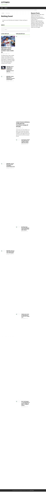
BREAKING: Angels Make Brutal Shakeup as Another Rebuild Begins (10, 78)
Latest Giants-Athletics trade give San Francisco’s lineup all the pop (23, 124)
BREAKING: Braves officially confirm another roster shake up (7, 50)
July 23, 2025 (19, 128)
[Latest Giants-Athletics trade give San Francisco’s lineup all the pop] (23, 78)
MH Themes (32, 490)
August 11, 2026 (9, 254)
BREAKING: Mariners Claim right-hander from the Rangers (10, 251)
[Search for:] (39, 10)
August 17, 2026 (4, 53)
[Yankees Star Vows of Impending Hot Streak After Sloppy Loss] (18, 356)
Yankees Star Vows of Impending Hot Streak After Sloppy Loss (25, 316)
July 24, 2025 (24, 318)
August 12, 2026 (9, 80)
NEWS (2, 7)
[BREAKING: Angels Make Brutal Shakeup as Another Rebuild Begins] (3, 118)
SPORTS (6, 7)
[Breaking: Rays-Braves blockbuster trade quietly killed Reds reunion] (18, 268)
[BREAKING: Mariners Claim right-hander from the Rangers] (3, 292)
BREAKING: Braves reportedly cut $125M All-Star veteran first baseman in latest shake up (10, 69)
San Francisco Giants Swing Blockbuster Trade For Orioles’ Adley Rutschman (25, 141)
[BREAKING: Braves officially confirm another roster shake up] (8, 41)
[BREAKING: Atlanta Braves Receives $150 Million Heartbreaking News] (3, 205)
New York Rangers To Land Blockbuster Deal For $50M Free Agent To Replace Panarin (25, 403)
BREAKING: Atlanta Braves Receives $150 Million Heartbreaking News (10, 165)
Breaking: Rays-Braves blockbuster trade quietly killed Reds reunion (25, 228)
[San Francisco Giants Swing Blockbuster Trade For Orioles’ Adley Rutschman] (18, 181)
